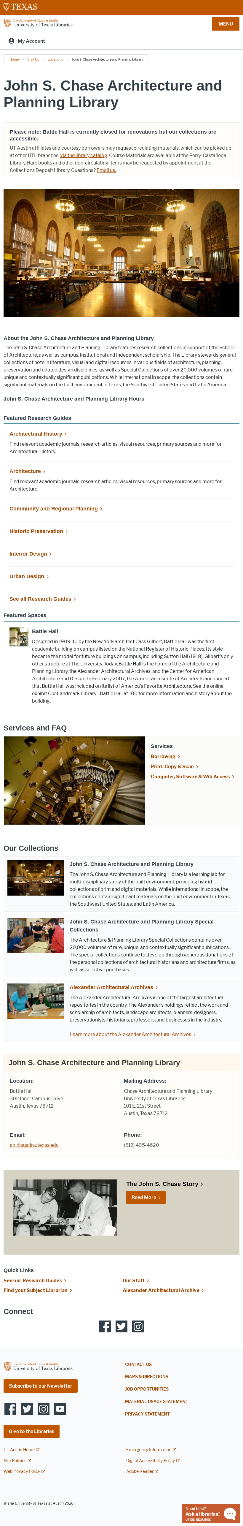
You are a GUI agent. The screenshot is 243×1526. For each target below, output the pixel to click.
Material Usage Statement (156, 1401)
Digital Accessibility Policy (150, 1460)
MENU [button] (226, 24)
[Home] (38, 23)
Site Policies (15, 1460)
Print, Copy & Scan (172, 766)
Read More (144, 1197)
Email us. (106, 170)
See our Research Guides (33, 1280)
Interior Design (28, 554)
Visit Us (33, 59)
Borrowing (163, 756)
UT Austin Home (19, 1449)
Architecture (25, 471)
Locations (55, 59)
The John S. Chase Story (162, 1184)
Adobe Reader (140, 1471)
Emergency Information (148, 1449)
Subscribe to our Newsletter (40, 1386)
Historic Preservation (36, 531)
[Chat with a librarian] (211, 1513)
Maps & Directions (146, 1376)
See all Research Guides (40, 599)
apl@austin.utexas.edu (34, 1145)
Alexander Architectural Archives (111, 987)
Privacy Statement (147, 1414)
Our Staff (133, 1280)
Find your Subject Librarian (36, 1290)
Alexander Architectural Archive (161, 1290)
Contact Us (138, 1364)
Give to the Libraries (31, 1431)
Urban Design (26, 576)
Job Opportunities (147, 1389)
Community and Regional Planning (53, 509)
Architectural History (35, 434)
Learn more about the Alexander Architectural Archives (130, 1034)
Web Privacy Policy (22, 1471)
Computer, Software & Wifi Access (190, 776)
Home (14, 59)
